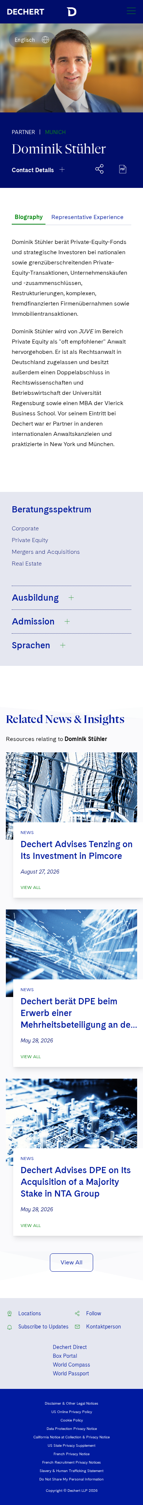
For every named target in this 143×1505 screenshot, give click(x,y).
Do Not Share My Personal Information (71, 1479)
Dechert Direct (70, 1347)
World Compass (71, 1365)
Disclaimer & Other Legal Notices (71, 1403)
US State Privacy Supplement (71, 1445)
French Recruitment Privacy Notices (71, 1462)
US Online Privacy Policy (71, 1411)
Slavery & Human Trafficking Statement (71, 1470)
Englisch (25, 40)
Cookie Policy (71, 1420)
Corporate (25, 528)
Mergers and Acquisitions (46, 551)
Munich (55, 132)
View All (31, 887)
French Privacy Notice (71, 1454)
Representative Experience (87, 217)
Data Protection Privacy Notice (72, 1428)
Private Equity (30, 540)
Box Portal (65, 1356)
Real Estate (27, 563)
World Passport (71, 1373)
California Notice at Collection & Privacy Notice (71, 1437)
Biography (29, 217)
